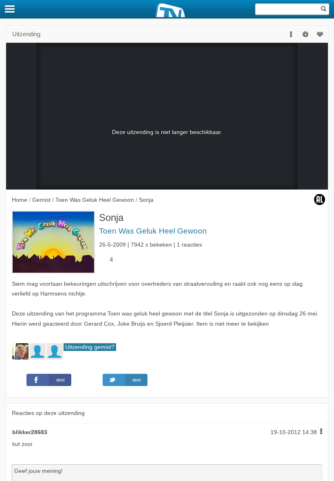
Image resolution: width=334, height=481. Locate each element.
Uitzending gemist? (89, 347)
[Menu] (10, 9)
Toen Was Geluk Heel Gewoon (153, 231)
